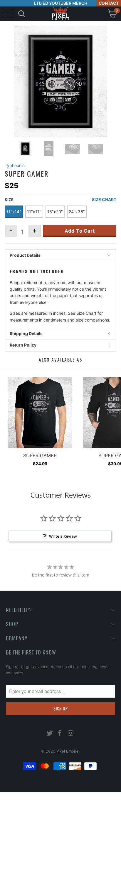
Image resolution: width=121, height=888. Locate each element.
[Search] (22, 13)
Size (9, 199)
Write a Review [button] (63, 536)
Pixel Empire (67, 751)
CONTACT (109, 3)
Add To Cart (80, 231)
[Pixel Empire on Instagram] (70, 733)
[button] (20, 883)
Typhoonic (15, 165)
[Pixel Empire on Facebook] (60, 733)
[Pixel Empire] (60, 13)
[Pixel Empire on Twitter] (49, 733)
